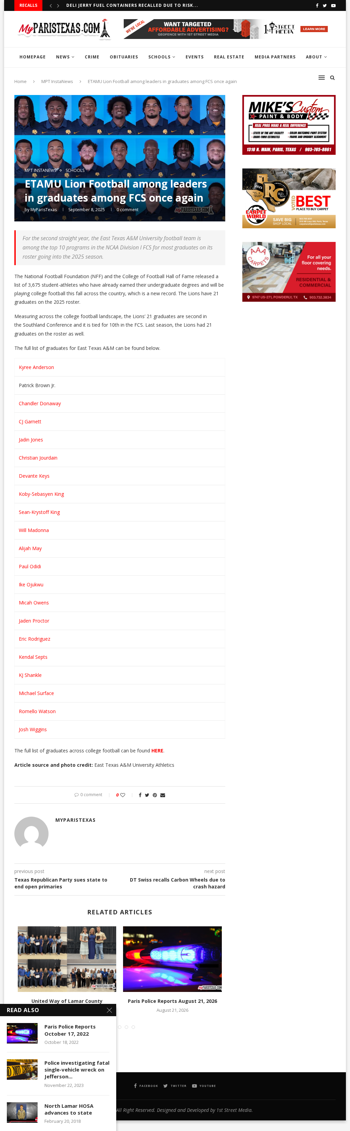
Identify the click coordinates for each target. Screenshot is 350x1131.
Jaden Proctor (34, 620)
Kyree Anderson (36, 367)
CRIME (92, 57)
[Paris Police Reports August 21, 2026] (172, 959)
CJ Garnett (30, 421)
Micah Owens (34, 602)
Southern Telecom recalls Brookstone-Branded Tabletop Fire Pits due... (164, 5)
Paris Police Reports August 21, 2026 (172, 1001)
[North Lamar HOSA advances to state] (22, 1112)
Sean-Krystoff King (39, 512)
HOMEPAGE (32, 57)
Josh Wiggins (33, 729)
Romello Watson (37, 711)
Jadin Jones (31, 439)
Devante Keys (34, 476)
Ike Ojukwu (31, 584)
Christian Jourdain (38, 457)
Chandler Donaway (40, 403)
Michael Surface (36, 693)
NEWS (63, 57)
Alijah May (30, 548)
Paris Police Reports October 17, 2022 (70, 1030)
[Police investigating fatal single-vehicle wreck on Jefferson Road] (22, 1069)
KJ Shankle (30, 675)
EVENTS (195, 57)
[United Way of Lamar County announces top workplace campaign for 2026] (67, 959)
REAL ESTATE (229, 57)
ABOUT (314, 57)
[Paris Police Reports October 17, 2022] (22, 1033)
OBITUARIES (124, 57)
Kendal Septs (33, 657)
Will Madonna (34, 530)
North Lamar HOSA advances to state (68, 1109)
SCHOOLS (159, 57)
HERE (157, 750)
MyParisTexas (43, 210)
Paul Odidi (30, 566)
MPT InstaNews (40, 170)
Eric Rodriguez (34, 639)
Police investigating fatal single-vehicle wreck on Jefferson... (76, 1069)
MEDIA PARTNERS (275, 57)
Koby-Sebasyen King (41, 494)
